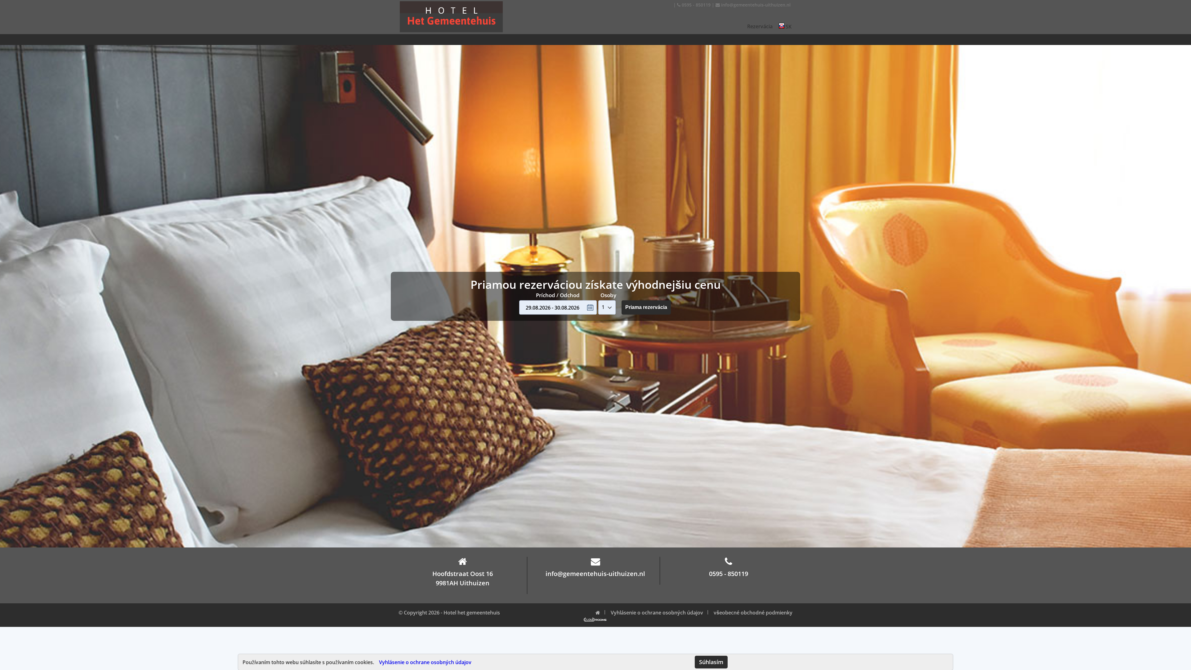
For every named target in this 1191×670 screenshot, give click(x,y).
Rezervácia (760, 26)
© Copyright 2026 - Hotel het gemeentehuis (449, 612)
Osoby (608, 295)
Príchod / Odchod (558, 295)
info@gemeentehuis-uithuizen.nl (755, 5)
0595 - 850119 (695, 5)
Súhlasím (711, 662)
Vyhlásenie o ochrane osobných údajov (425, 662)
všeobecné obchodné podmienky (753, 612)
